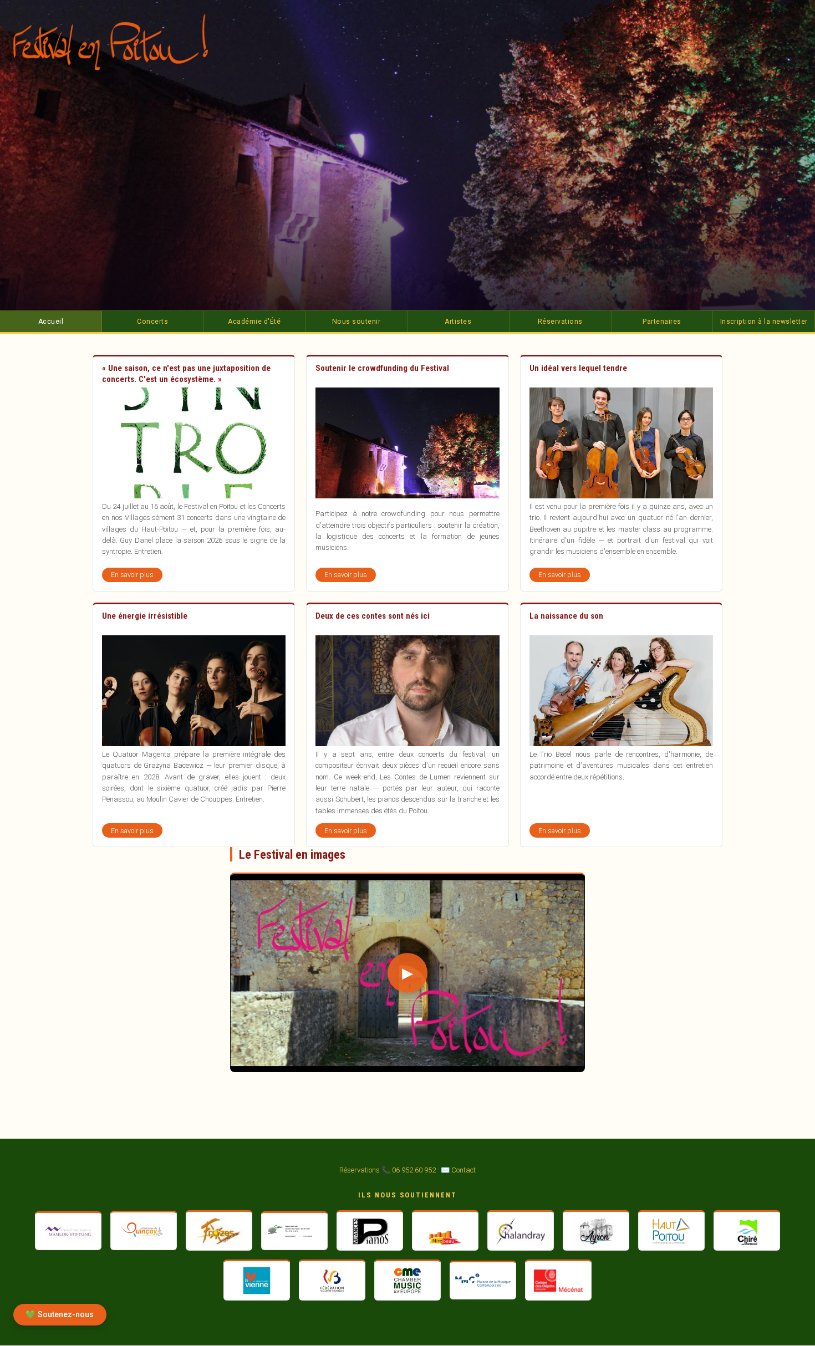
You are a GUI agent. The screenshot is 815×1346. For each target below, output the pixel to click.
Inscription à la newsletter (764, 321)
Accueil (50, 321)
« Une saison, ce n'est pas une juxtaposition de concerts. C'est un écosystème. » (186, 373)
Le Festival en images (292, 854)
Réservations (560, 321)
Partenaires (662, 321)
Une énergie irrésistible (144, 616)
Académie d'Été (254, 321)
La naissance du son (566, 616)
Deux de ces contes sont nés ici (372, 616)
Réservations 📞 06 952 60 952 (387, 1170)
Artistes (458, 321)
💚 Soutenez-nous (60, 1314)
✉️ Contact (458, 1170)
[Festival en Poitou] (118, 41)
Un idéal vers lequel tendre (578, 368)
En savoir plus (136, 576)
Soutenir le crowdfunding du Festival (382, 368)
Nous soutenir (356, 321)
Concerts (152, 321)
